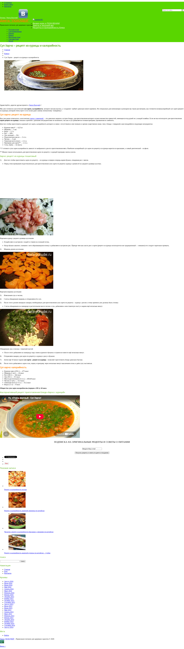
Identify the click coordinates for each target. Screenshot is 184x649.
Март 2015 (8, 614)
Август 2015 (8, 604)
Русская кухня (14, 29)
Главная (7, 50)
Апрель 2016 (9, 589)
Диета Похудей (34, 105)
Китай (11, 41)
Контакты (7, 6)
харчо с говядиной (36, 118)
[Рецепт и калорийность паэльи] (17, 486)
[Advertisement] (39, 97)
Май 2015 (7, 610)
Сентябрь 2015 (9, 602)
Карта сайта (8, 4)
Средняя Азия (14, 39)
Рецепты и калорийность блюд (49, 27)
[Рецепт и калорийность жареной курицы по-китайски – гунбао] (17, 549)
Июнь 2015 (8, 608)
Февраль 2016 (9, 593)
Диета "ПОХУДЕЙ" (14, 20)
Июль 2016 (8, 583)
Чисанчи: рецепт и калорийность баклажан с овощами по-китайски (28, 532)
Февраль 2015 (9, 616)
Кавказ (11, 35)
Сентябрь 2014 (9, 625)
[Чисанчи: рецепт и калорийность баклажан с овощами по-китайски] (17, 528)
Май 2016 (7, 587)
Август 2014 (8, 627)
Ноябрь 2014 (8, 621)
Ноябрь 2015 (8, 598)
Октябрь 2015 (9, 600)
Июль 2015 (8, 606)
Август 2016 (8, 581)
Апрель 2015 (9, 612)
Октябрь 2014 (9, 623)
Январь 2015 (8, 618)
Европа (11, 33)
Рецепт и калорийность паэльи (15, 489)
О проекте (8, 3)
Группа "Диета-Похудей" (9, 18)
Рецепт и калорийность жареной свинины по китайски (24, 511)
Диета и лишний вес (43, 25)
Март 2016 (8, 591)
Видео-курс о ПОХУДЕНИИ (46, 23)
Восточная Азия (14, 37)
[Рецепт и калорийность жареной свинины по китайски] (17, 507)
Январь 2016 (8, 595)
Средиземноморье (15, 31)
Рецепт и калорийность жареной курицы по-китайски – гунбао (27, 553)
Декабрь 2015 (9, 597)
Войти (6, 635)
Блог (6, 571)
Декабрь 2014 (9, 620)
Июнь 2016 (8, 585)
